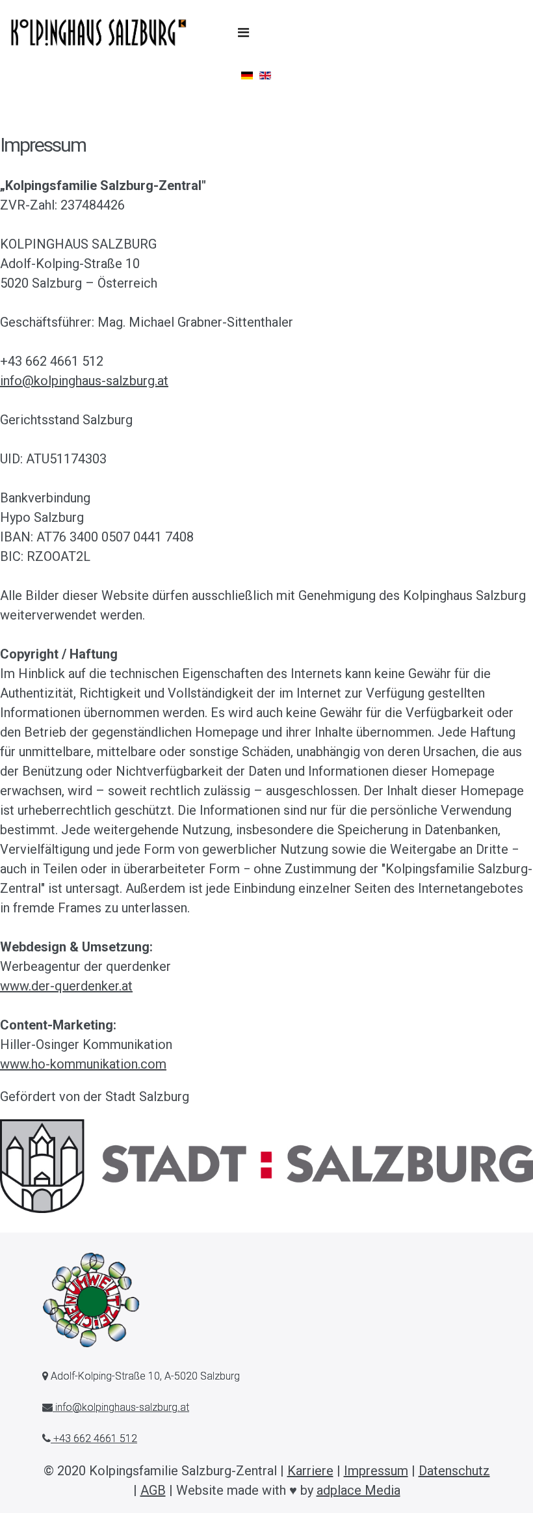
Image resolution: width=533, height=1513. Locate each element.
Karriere (310, 1471)
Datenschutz (454, 1471)
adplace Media (358, 1490)
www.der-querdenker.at (66, 986)
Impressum (376, 1471)
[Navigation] (243, 32)
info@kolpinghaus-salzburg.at (84, 380)
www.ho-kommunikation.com (83, 1064)
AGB (153, 1490)
